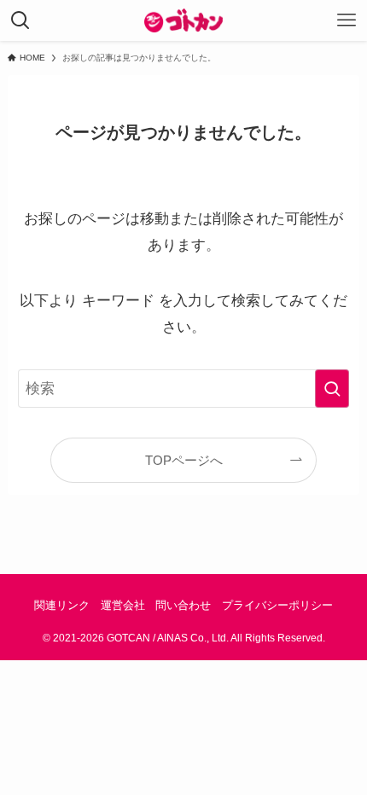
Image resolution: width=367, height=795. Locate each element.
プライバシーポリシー (277, 605)
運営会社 (123, 605)
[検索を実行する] (332, 388)
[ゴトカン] (184, 20)
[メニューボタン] (346, 20)
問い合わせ (183, 605)
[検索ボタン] (20, 20)
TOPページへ (184, 460)
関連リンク (62, 605)
